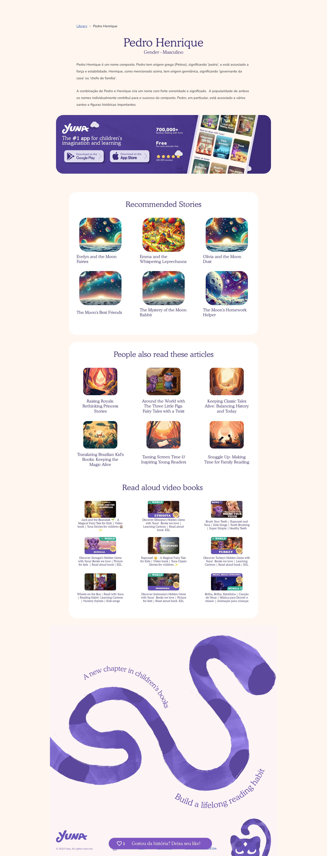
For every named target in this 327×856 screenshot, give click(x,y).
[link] (84, 156)
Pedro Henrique (105, 26)
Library (81, 26)
